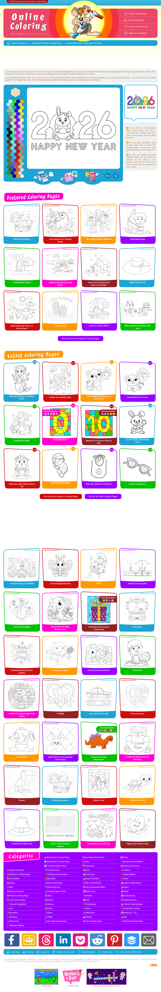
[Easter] (46, 984)
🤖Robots (49, 900)
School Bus (137, 627)
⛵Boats (85, 862)
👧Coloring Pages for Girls (55, 891)
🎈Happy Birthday (128, 874)
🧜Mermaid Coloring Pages (132, 921)
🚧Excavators (12, 913)
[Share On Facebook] (11, 939)
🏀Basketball (50, 879)
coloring (89, 959)
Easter (49, 985)
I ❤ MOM (60, 714)
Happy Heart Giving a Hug (137, 844)
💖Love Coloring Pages (16, 900)
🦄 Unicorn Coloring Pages (131, 904)
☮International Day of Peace (93, 857)
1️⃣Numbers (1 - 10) (128, 913)
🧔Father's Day (13, 921)
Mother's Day (73, 985)
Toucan (22, 800)
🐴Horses (125, 887)
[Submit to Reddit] (97, 939)
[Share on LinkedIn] (63, 939)
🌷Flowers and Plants (15, 870)
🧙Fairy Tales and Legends (55, 921)
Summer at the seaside (137, 584)
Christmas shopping (21, 627)
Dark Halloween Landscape (99, 844)
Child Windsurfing (137, 239)
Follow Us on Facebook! (138, 33)
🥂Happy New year (128, 900)
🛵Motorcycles (88, 913)
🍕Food (86, 870)
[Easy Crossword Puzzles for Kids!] (106, 977)
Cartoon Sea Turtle (137, 800)
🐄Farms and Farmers (53, 883)
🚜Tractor (87, 908)
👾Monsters (87, 896)
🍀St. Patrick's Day (52, 870)
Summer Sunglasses (137, 484)
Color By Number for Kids (138, 27)
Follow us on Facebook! (65, 952)
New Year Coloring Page (38, 78)
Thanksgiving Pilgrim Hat (21, 844)
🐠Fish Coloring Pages (92, 883)
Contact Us (45, 952)
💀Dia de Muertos (128, 896)
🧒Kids (124, 917)
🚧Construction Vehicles (130, 908)
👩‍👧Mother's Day (89, 891)
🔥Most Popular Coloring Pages (56, 857)
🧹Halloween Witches (15, 925)
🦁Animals (49, 904)
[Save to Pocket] (80, 939)
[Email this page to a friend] (148, 939)
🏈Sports (124, 879)
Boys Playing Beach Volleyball (98, 239)
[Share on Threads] (46, 939)
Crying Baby (22, 757)
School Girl (137, 670)
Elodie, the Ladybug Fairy (60, 397)
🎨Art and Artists (13, 879)
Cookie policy (107, 952)
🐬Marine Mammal (52, 887)
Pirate (99, 583)
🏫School (11, 883)
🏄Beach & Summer (91, 879)
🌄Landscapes (88, 866)
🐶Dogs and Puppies (15, 891)
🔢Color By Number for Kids (55, 866)
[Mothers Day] (73, 984)
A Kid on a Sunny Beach (99, 326)
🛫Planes (49, 913)
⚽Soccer (124, 857)
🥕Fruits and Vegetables (16, 904)
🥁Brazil (86, 900)
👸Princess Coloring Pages (17, 896)
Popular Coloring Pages (138, 14)
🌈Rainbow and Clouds (129, 866)
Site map (30, 952)
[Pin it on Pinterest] (114, 939)
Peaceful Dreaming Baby (60, 483)
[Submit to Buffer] (131, 939)
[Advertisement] (80, 57)
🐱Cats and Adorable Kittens (94, 887)
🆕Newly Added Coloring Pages (57, 862)
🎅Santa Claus (89, 874)
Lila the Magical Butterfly (60, 584)
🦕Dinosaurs (12, 917)
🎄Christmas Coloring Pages (56, 874)
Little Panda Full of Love (137, 397)
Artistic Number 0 (60, 440)
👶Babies (125, 891)
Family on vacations (22, 239)
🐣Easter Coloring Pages (131, 883)
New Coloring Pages (136, 20)
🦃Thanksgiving (89, 904)
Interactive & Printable (40, 43)
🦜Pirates (49, 917)
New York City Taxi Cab (98, 714)
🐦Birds (10, 887)
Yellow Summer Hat (137, 282)
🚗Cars (10, 908)
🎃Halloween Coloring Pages (18, 874)
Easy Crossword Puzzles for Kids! (106, 985)
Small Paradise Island (22, 282)
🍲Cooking (125, 870)
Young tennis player (60, 670)
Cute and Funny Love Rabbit (22, 584)
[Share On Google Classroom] (29, 939)
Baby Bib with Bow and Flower (99, 484)
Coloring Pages (55, 43)
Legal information (88, 952)
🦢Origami (87, 917)
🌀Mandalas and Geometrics (131, 862)
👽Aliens (48, 896)
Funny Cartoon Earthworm (99, 670)
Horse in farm (98, 800)
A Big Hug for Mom (22, 441)
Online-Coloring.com (19, 43)
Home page (15, 952)
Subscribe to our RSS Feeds (130, 952)
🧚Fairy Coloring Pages (92, 921)
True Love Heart (137, 714)
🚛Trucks (48, 908)
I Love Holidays (60, 326)
